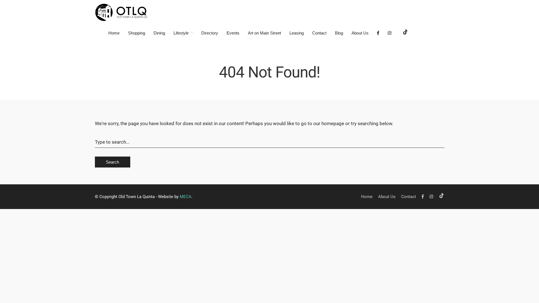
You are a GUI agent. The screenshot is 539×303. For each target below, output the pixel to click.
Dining (159, 33)
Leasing (296, 33)
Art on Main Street (264, 33)
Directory (209, 33)
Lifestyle (181, 33)
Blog (339, 33)
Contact (319, 33)
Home (114, 33)
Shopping (136, 33)
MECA (185, 196)
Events (233, 33)
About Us (360, 33)
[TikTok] (405, 33)
